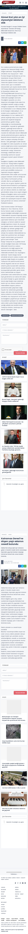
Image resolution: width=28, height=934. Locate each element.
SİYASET (10, 13)
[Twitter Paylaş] (22, 42)
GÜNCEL (10, 872)
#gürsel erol (5, 315)
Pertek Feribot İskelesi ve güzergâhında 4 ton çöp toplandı (14, 7)
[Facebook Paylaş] (19, 42)
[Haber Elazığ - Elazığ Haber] (8, 2)
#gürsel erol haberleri (17, 315)
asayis (9, 534)
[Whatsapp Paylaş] (25, 42)
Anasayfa (4, 13)
